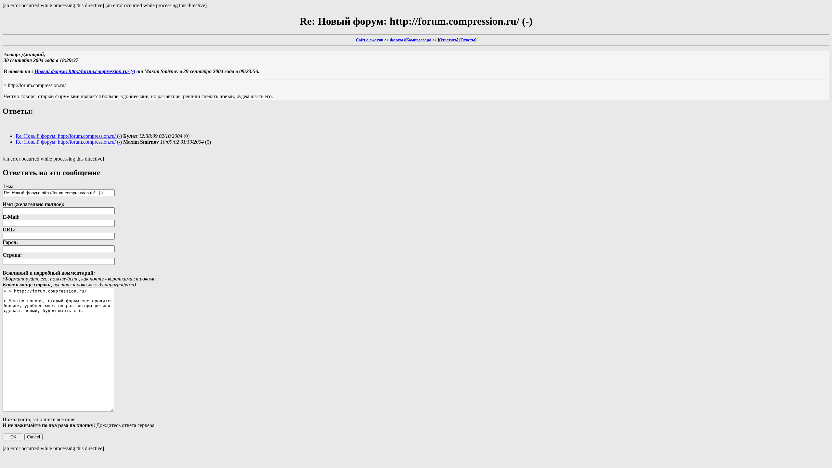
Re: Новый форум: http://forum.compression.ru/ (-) (69, 136)
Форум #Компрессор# (410, 39)
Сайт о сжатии (369, 39)
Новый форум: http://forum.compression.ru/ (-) (84, 71)
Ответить (448, 39)
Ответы (468, 39)
